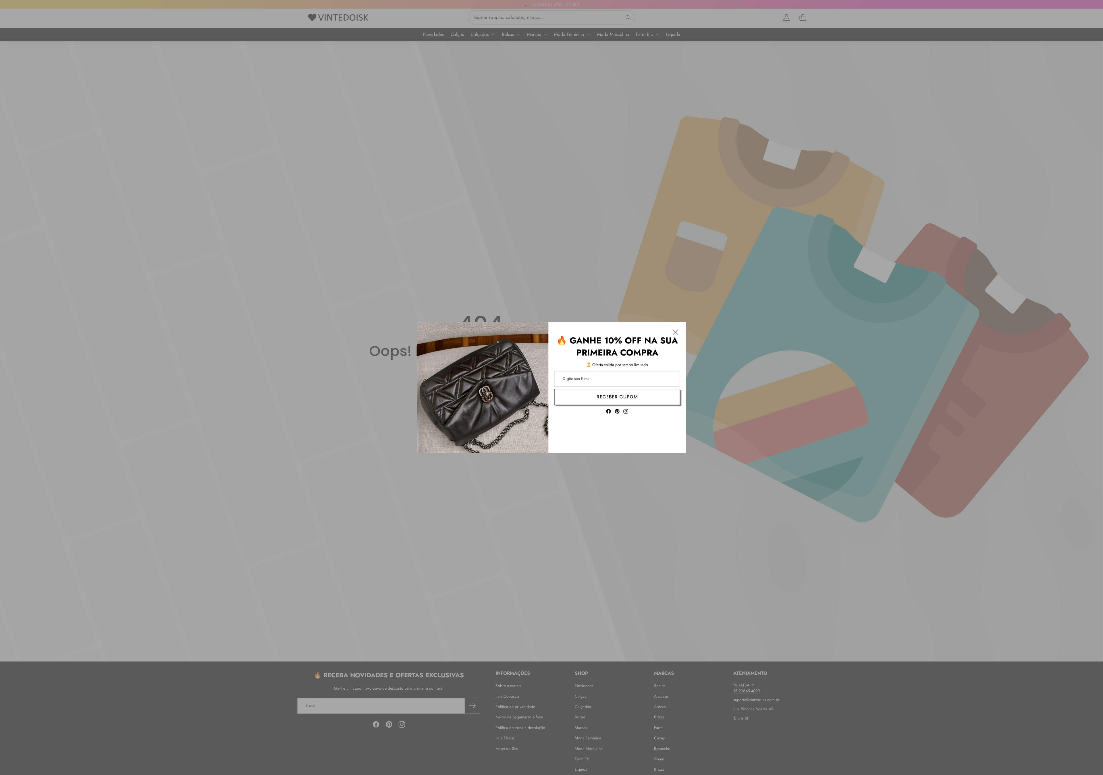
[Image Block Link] (483, 387)
